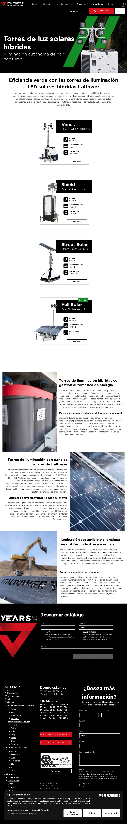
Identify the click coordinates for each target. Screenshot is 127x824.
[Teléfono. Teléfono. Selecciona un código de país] (83, 627)
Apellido (105, 711)
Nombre (83, 711)
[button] (81, 4)
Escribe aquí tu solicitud (89, 752)
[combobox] (77, 650)
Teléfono (83, 623)
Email (44, 623)
